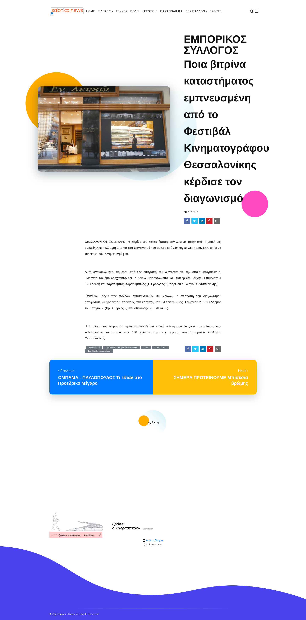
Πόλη (146, 347)
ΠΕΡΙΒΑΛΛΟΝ (195, 11)
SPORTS (215, 11)
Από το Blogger (154, 540)
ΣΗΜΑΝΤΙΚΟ (160, 347)
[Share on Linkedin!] (202, 221)
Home (90, 11)
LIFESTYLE (150, 11)
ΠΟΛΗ (134, 11)
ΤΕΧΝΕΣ (122, 11)
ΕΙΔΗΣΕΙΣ (104, 11)
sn (185, 212)
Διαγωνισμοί (94, 347)
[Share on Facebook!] (187, 221)
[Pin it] (209, 221)
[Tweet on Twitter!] (194, 221)
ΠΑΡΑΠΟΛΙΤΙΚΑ (171, 11)
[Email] (217, 221)
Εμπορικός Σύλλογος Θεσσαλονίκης (121, 347)
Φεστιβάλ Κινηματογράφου (99, 351)
